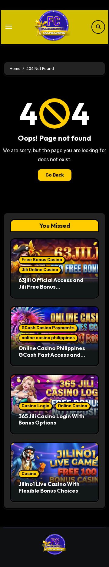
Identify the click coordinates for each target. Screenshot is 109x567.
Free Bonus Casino (41, 259)
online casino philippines (48, 337)
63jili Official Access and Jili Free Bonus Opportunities (51, 286)
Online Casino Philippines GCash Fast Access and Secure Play (51, 355)
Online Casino (72, 406)
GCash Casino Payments (47, 327)
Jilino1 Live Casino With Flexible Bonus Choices (49, 487)
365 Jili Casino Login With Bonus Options (51, 419)
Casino (28, 473)
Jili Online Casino (39, 269)
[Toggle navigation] (9, 26)
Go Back (54, 175)
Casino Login (35, 406)
